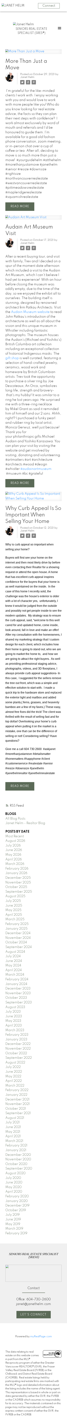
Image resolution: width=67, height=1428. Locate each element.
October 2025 (16, 887)
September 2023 (18, 1002)
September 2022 (18, 1058)
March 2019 (14, 1228)
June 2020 (13, 1182)
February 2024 (16, 979)
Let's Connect (33, 1314)
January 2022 (16, 1094)
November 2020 (18, 1159)
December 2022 (18, 1044)
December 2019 (17, 1205)
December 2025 (18, 877)
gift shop (12, 358)
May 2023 (13, 1021)
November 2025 (18, 882)
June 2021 (13, 1127)
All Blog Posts (15, 818)
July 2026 (13, 845)
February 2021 (16, 1145)
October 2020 (16, 1164)
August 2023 (15, 1007)
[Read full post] (33, 53)
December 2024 (18, 933)
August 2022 (15, 1062)
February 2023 (16, 1034)
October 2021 (15, 1108)
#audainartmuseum (35, 469)
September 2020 (18, 1168)
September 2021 (18, 1113)
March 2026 (14, 864)
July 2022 (13, 1067)
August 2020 (15, 1173)
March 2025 (14, 919)
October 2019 (15, 1210)
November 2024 (18, 938)
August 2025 (15, 896)
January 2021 (15, 1150)
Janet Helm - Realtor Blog (25, 823)
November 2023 (18, 993)
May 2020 (13, 1187)
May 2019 (12, 1224)
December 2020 (18, 1155)
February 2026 (16, 868)
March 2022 (14, 1085)
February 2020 (17, 1196)
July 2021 (12, 1122)
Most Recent (14, 836)
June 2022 (13, 1071)
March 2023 (14, 1030)
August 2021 (14, 1118)
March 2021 (14, 1141)
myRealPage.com (41, 1336)
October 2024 (16, 942)
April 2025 (13, 914)
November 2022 (18, 1048)
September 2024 (18, 947)
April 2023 (13, 1025)
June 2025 (13, 905)
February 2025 (17, 924)
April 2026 (13, 859)
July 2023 (13, 1011)
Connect (49, 5)
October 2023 (16, 997)
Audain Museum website (30, 312)
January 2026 (16, 873)
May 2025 (13, 910)
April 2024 (13, 970)
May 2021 (12, 1131)
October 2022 (16, 1053)
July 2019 (12, 1214)
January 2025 (16, 928)
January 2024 (16, 984)
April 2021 (13, 1136)
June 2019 (13, 1219)
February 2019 (16, 1233)
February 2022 (16, 1090)
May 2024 (13, 965)
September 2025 (18, 891)
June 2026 (13, 850)
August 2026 (15, 841)
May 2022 (13, 1076)
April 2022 (13, 1081)
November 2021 (17, 1104)
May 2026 (13, 854)
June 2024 (13, 961)
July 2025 (13, 901)
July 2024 (13, 956)
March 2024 (14, 974)
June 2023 (13, 1016)
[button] (33, 1315)
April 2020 (13, 1191)
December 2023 (18, 988)
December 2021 (17, 1099)
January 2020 (16, 1201)
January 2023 (16, 1039)
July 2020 (13, 1178)
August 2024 (15, 951)
